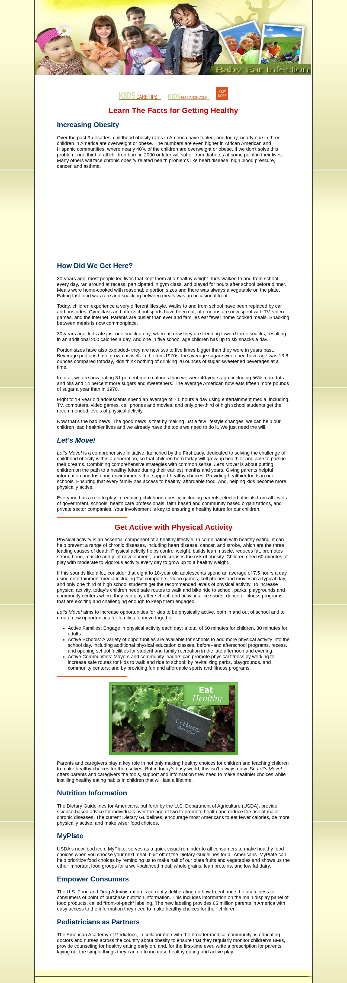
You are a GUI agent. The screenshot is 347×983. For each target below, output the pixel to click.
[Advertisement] (173, 212)
